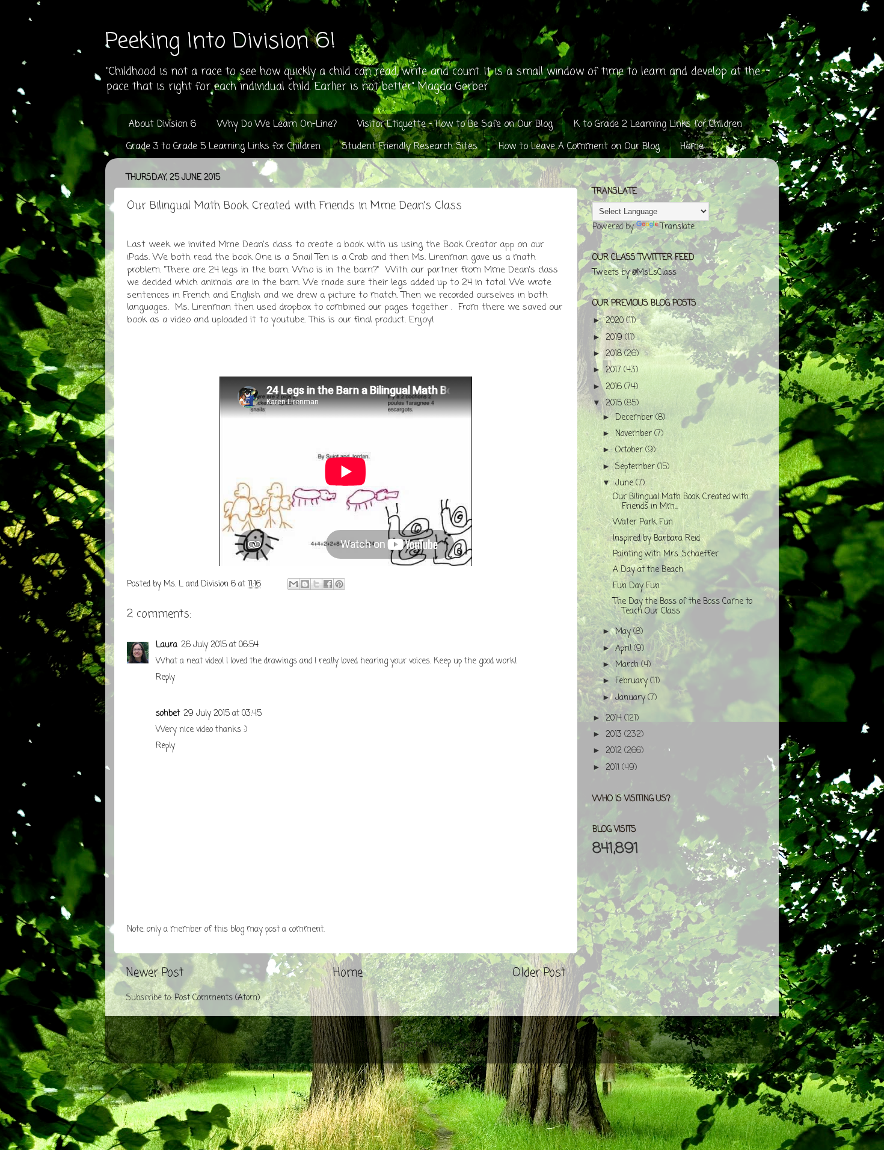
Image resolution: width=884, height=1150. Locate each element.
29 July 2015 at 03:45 (222, 713)
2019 (615, 337)
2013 (615, 734)
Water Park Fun (643, 522)
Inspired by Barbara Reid (656, 538)
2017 (615, 370)
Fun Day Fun (636, 586)
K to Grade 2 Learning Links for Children (658, 124)
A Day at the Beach (648, 570)
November (634, 434)
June (625, 483)
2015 (615, 403)
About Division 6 (162, 124)
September (636, 467)
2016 (615, 387)
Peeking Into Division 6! (220, 41)
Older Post (538, 973)
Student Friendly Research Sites (409, 146)
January (631, 698)
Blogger (511, 1045)
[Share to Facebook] (328, 584)
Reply (165, 677)
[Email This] (293, 584)
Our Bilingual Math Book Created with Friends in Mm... (681, 502)
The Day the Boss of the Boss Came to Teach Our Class (682, 606)
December (635, 417)
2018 (615, 354)
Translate (677, 227)
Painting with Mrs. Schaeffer (666, 554)
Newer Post (154, 973)
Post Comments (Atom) (217, 998)
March (628, 665)
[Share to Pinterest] (339, 584)
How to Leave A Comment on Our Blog (579, 146)
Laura (166, 645)
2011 (614, 767)
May (624, 632)
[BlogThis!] (305, 584)
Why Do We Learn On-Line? (277, 124)
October (630, 450)
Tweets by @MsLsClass (634, 272)
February (632, 681)
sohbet (168, 713)
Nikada (438, 1045)
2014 (615, 718)
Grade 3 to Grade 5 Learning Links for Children (223, 146)
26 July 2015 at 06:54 (220, 645)
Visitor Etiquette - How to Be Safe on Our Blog (455, 124)
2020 (616, 321)
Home (692, 146)
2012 (615, 751)
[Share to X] (316, 584)
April (624, 648)
